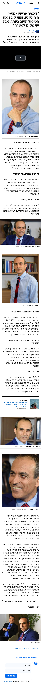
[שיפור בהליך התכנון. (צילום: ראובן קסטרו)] (20, 433)
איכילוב (30, 648)
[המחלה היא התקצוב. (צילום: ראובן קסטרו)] (20, 233)
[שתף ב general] (4, 3)
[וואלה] (20, 3)
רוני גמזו (36, 648)
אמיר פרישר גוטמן (21, 648)
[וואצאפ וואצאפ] (8, 3)
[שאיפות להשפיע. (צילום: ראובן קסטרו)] (20, 629)
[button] (31, 3)
